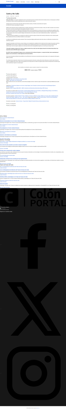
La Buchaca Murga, (27, 90)
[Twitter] (55, 1)
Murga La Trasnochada (25, 91)
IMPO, (44, 88)
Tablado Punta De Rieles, (41, 97)
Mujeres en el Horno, (21, 85)
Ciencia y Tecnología (4, 142)
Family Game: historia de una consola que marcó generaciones (13, 158)
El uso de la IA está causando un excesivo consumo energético (13, 144)
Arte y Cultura (2, 119)
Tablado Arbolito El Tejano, (20, 95)
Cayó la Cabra (17, 91)
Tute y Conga (21, 93)
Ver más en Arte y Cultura (5, 138)
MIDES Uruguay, (13, 88)
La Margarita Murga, (45, 90)
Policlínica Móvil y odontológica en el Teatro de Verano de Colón (14, 176)
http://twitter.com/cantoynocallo (15, 80)
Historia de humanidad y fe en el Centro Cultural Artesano (12, 121)
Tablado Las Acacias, (45, 95)
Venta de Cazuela (4, 183)
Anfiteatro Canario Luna (35, 98)
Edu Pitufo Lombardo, (10, 93)
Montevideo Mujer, (39, 88)
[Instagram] (57, 1)
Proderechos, (14, 85)
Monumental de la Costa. (44, 101)
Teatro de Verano (3, 167)
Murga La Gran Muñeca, (53, 90)
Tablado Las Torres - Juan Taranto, (21, 97)
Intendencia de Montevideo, (29, 88)
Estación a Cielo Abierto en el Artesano (8, 134)
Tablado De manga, (37, 95)
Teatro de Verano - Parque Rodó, (22, 101)
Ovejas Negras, (28, 85)
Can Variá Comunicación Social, (42, 85)
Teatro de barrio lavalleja (26, 98)
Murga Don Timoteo (33, 91)
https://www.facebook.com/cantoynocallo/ (18, 78)
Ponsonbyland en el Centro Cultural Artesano (9, 127)
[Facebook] (34, 244)
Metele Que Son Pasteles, (36, 90)
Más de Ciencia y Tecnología (5, 163)
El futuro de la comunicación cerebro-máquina (10, 150)
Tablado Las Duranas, (29, 95)
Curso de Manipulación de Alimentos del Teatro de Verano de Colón (14, 169)
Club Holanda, (12, 97)
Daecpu (46, 88)
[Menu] (59, 2)
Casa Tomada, (33, 85)
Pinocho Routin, (21, 90)
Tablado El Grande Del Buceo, (33, 101)
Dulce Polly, (17, 93)
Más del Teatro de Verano (5, 187)
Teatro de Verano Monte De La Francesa (13, 98)
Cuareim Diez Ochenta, (10, 91)
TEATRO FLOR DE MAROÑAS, (51, 97)
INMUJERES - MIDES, (20, 88)
